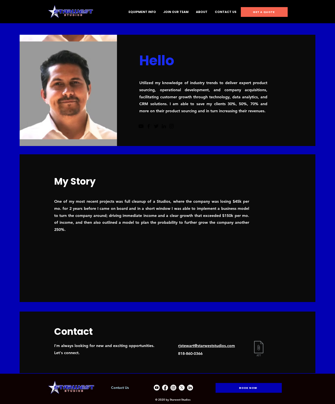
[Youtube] (141, 126)
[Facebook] (149, 126)
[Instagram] (171, 126)
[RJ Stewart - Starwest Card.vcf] (258, 349)
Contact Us (120, 387)
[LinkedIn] (164, 126)
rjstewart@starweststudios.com (206, 345)
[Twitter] (156, 126)
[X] (182, 388)
